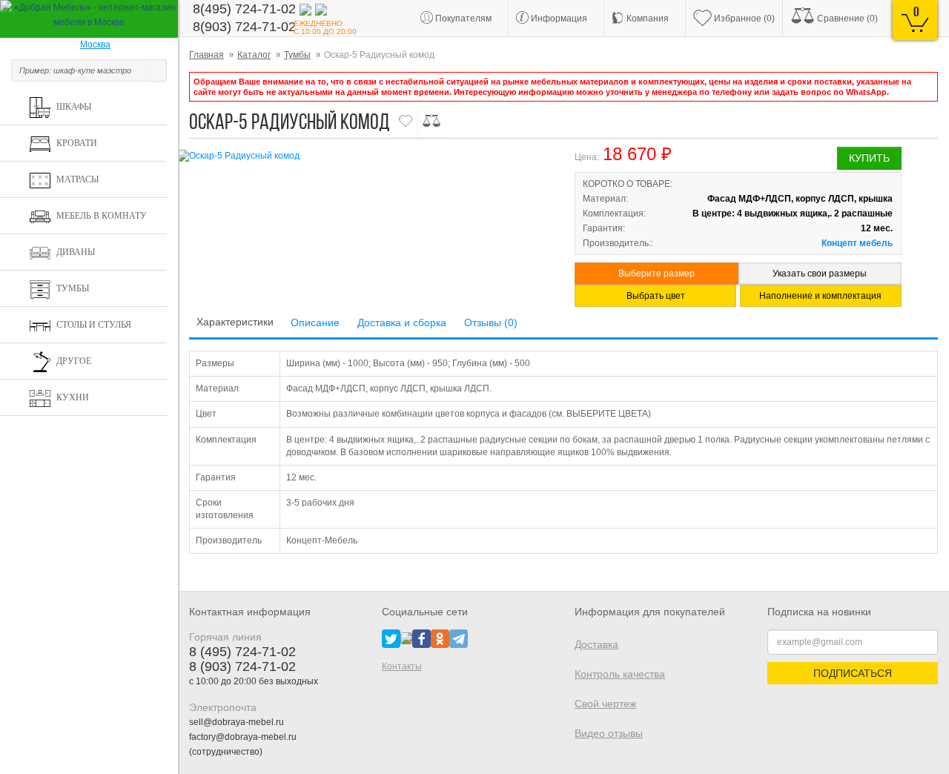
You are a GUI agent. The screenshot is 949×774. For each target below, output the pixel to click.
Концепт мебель (857, 243)
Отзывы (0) (491, 322)
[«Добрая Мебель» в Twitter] (391, 637)
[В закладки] (405, 121)
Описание (315, 322)
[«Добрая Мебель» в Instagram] (406, 637)
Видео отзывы (609, 733)
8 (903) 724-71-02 (242, 666)
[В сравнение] (431, 121)
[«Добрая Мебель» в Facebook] (421, 637)
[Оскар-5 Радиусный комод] (363, 156)
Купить (869, 158)
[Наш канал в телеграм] (458, 637)
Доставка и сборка (401, 322)
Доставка (596, 644)
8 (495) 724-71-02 (242, 651)
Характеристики (235, 322)
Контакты (402, 666)
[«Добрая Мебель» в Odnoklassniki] (440, 637)
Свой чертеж (605, 704)
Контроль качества (620, 674)
